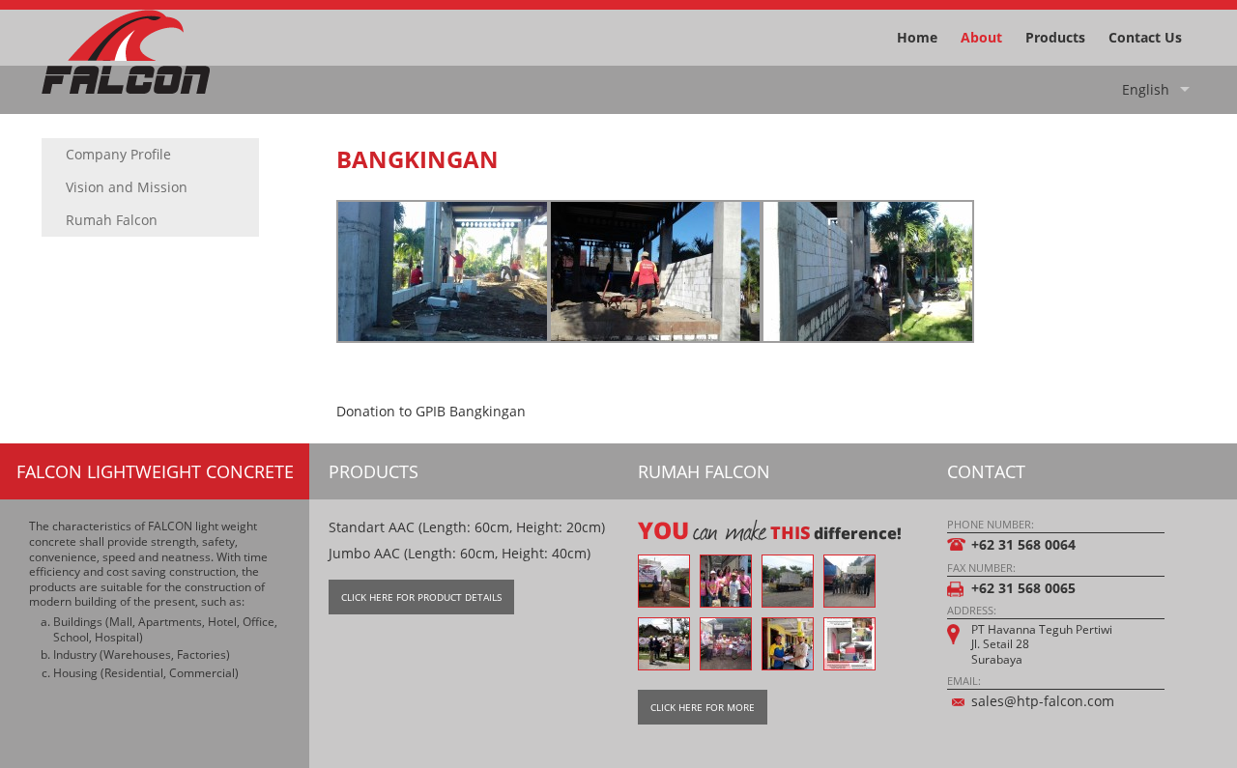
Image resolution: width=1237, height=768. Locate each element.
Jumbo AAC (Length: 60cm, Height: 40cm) (459, 553)
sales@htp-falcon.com (1042, 701)
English (1145, 89)
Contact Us (1145, 37)
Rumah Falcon (112, 220)
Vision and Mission (126, 187)
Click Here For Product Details (421, 597)
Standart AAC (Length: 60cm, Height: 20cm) (467, 527)
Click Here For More (702, 707)
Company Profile (118, 154)
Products (1055, 37)
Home (917, 37)
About (981, 37)
